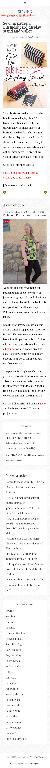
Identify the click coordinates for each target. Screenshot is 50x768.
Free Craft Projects (17, 738)
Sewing (25, 11)
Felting (10, 672)
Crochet (10, 627)
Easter (35, 433)
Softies (7, 460)
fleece (39, 433)
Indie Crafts (12, 683)
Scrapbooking (14, 644)
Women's (19, 460)
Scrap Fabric (20, 448)
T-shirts (13, 460)
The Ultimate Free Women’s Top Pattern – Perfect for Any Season (24, 213)
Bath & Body (13, 710)
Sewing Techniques (38, 455)
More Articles (16, 475)
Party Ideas (12, 716)
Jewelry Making (15, 694)
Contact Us (14, 763)
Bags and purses (12, 433)
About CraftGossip (37, 757)
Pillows (35, 443)
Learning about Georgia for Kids (24, 579)
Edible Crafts (13, 666)
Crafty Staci (22, 177)
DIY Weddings (13, 727)
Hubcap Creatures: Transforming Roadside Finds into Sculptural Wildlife (25, 569)
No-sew (30, 443)
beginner (10, 348)
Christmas (29, 433)
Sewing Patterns (19, 454)
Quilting (10, 622)
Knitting (10, 616)
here (42, 403)
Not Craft (11, 733)
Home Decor (22, 443)
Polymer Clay (13, 655)
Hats (15, 443)
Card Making (13, 649)
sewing (30, 448)
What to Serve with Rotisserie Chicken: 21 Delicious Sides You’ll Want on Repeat (24, 543)
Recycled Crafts (15, 638)
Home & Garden (15, 633)
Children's (22, 433)
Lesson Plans (13, 699)
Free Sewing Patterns (18, 437)
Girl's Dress (36, 438)
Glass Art (11, 677)
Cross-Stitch (13, 660)
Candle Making (14, 722)
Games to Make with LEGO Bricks (25, 481)
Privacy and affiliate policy (30, 763)
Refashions (10, 448)
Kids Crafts (12, 688)
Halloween (10, 443)
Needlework (13, 705)
